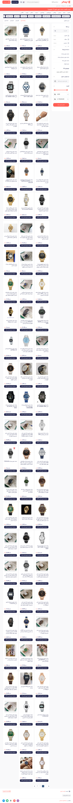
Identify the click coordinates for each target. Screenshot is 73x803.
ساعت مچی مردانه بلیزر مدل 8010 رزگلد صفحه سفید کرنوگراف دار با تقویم (27, 744)
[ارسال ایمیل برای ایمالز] (14, 800)
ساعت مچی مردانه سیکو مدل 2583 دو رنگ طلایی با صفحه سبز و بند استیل (11, 744)
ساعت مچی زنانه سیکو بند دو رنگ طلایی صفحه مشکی (27, 67)
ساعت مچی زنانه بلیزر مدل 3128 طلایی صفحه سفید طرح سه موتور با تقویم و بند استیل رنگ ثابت (42, 744)
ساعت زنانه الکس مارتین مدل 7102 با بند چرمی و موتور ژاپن (26, 546)
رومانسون (42, 12)
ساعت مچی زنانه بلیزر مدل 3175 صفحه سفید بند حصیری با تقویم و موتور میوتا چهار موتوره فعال (10, 575)
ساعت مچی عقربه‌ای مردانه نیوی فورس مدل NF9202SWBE (27, 406)
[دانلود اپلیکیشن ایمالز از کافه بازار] (7, 800)
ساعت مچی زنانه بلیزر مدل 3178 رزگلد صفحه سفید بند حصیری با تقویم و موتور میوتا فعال (26, 603)
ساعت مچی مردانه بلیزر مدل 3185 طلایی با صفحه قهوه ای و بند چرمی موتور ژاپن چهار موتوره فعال (42, 519)
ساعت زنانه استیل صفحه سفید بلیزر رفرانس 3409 (43, 434)
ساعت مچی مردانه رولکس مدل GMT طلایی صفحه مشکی (42, 39)
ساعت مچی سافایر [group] (46, 16)
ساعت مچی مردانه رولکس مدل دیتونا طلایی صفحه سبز (11, 152)
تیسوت (36, 12)
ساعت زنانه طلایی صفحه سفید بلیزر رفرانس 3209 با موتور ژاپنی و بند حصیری (42, 294)
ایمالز (68, 5)
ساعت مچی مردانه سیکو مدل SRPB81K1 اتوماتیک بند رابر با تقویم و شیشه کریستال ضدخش (26, 322)
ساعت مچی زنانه (65, 60)
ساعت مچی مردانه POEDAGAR (10, 461)
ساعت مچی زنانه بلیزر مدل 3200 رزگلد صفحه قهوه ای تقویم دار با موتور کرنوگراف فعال (27, 435)
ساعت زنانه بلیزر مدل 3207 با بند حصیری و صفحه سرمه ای (26, 631)
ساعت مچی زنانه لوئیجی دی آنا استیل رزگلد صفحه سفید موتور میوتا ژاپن (42, 125)
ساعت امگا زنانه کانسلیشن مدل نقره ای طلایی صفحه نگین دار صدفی (42, 237)
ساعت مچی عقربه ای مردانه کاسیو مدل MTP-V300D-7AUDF (42, 547)
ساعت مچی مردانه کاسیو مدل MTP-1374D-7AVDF (26, 96)
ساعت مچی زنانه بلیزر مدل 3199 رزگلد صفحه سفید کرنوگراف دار (42, 688)
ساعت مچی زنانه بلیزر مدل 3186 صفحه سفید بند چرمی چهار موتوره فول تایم (42, 463)
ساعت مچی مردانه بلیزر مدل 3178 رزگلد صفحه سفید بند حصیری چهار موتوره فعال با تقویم (42, 575)
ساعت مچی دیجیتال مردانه (63, 57)
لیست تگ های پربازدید (66, 795)
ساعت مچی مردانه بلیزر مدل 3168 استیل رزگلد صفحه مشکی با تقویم (11, 378)
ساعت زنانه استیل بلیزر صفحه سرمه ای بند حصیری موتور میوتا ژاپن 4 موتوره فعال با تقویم (26, 772)
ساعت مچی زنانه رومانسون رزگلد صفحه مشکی (11, 39)
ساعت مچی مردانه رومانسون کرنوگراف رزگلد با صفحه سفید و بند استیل (42, 350)
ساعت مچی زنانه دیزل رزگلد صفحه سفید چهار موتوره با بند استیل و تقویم (26, 237)
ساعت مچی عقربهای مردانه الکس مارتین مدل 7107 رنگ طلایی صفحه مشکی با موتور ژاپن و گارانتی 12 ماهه (42, 266)
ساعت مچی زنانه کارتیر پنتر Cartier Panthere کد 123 (27, 208)
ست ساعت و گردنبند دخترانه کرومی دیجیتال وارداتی (11, 659)
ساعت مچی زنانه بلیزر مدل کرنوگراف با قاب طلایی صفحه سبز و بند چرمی (11, 519)
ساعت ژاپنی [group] (17, 16)
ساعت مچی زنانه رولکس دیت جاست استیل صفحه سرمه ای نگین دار (42, 181)
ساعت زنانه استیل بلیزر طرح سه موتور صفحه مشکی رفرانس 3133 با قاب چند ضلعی (27, 575)
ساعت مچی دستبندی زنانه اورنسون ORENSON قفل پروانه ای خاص (42, 660)
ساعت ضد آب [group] (23, 16)
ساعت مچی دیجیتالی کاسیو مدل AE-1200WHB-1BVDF (42, 405)
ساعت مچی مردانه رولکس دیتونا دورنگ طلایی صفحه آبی (26, 293)
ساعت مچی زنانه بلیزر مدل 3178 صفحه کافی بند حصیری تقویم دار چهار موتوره (10, 716)
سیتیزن (59, 12)
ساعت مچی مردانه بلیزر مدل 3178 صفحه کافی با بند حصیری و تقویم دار (42, 632)
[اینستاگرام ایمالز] (18, 800)
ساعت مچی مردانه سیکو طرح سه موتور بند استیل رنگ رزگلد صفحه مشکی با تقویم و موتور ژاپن (26, 463)
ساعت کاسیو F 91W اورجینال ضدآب (27, 687)
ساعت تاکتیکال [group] (38, 16)
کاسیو (69, 12)
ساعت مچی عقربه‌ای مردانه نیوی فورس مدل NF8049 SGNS (42, 322)
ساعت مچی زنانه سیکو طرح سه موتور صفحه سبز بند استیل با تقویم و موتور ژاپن (11, 294)
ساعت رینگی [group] (31, 16)
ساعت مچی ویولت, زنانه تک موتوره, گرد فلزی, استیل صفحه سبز (27, 491)
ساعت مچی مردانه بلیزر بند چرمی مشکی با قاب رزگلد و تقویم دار (11, 125)
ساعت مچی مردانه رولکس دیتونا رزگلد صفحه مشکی (27, 518)
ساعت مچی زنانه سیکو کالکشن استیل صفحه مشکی (26, 152)
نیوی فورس (48, 12)
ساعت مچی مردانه (65, 54)
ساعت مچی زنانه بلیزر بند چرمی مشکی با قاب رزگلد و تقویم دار (42, 378)
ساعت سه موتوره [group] (66, 16)
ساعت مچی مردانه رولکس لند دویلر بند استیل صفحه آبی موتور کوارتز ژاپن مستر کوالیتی (26, 350)
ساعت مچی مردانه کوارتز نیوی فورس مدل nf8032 (26, 39)
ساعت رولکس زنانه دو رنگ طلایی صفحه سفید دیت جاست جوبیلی (42, 772)
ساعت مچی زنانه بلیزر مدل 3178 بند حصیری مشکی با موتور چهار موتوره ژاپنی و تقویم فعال (11, 632)
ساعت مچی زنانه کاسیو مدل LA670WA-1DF (11, 349)
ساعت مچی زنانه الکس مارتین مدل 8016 (26, 124)
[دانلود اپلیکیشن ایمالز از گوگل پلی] (11, 800)
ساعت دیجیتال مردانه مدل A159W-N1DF (42, 715)
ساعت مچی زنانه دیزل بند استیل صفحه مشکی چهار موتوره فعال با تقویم (11, 491)
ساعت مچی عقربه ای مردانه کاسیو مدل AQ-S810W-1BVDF (11, 406)
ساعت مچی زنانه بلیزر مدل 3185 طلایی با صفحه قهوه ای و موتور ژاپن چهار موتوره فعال (10, 688)
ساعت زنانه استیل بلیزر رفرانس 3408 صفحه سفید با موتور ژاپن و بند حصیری (27, 716)
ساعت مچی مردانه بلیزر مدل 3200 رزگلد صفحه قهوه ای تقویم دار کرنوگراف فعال (42, 491)
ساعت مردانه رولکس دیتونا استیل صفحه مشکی (42, 67)
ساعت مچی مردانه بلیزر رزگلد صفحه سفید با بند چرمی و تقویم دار (27, 378)
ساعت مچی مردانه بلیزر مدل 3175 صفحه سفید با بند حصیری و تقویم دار (11, 435)
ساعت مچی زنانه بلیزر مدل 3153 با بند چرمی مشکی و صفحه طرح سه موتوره (42, 209)
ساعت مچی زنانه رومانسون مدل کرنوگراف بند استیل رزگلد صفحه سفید (42, 153)
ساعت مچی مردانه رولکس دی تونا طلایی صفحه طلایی (10, 236)
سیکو (64, 12)
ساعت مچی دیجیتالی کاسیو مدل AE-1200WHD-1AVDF (11, 96)
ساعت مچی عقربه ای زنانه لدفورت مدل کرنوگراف (11, 321)
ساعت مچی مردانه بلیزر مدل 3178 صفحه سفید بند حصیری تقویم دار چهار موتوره (10, 547)
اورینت (27, 12)
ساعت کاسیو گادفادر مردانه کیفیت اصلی (11, 265)
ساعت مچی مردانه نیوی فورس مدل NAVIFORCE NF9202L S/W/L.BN (26, 181)
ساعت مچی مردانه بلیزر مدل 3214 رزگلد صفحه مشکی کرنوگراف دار (42, 603)
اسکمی (31, 12)
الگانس (22, 12)
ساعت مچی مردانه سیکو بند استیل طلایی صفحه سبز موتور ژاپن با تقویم (26, 660)
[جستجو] (21, 2)
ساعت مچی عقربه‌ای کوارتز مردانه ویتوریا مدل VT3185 (11, 180)
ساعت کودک (66, 64)
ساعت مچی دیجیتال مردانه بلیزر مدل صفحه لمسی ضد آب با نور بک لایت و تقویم (27, 266)
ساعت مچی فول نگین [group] (56, 16)
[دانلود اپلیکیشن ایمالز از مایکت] (3, 800)
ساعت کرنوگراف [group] (9, 16)
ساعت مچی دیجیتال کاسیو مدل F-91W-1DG (11, 602)
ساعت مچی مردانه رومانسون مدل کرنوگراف (11, 67)
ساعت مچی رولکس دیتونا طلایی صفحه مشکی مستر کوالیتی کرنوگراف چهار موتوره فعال (11, 209)
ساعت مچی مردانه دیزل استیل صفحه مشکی (42, 96)
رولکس (54, 12)
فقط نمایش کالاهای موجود (62, 72)
